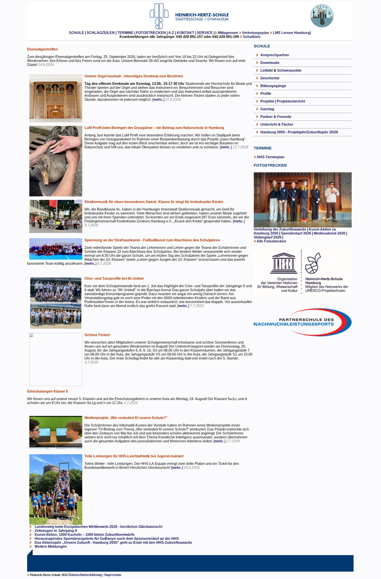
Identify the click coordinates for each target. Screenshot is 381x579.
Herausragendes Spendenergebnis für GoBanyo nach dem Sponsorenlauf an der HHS (106, 538)
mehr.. (158, 99)
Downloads (269, 63)
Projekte (267, 101)
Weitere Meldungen (51, 546)
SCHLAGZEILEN (101, 33)
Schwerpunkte (289, 70)
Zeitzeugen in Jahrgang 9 (55, 530)
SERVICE (205, 33)
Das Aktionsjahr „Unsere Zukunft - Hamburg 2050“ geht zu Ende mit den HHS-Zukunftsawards (113, 542)
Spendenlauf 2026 (296, 233)
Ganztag (267, 109)
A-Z (171, 33)
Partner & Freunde (275, 117)
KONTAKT (185, 33)
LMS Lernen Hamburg (291, 33)
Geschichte (269, 78)
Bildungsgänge (273, 86)
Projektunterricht (291, 101)
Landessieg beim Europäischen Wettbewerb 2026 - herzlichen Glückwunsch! (98, 527)
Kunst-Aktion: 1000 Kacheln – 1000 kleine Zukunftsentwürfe (84, 534)
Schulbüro (252, 37)
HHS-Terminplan (270, 157)
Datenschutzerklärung (85, 575)
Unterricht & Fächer (276, 124)
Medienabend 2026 (329, 233)
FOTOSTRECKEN (151, 33)
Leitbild (266, 70)
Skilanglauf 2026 (267, 237)
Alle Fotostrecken (271, 241)
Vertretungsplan (255, 33)
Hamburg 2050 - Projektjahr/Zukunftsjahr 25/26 (299, 132)
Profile (265, 93)
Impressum (112, 575)
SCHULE (76, 33)
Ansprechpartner (274, 55)
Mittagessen (228, 33)
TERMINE (125, 33)
